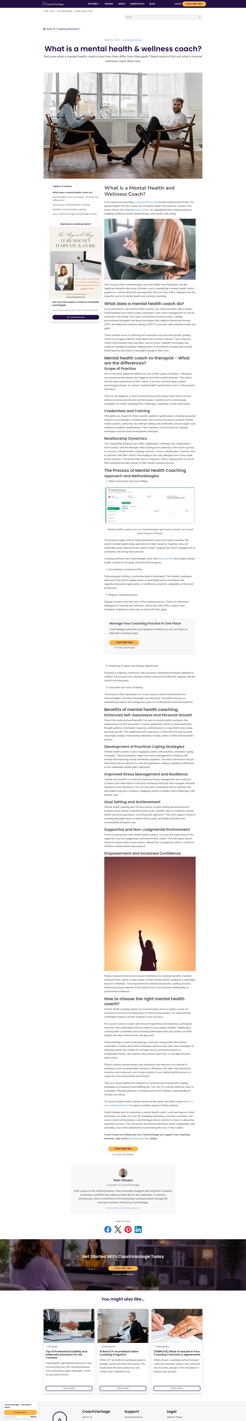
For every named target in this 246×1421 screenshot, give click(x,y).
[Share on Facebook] (109, 1229)
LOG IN (177, 3)
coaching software (144, 202)
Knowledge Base (133, 1417)
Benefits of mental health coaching (69, 209)
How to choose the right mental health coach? (75, 214)
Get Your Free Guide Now (76, 317)
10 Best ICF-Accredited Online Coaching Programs (119, 1353)
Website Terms (174, 1417)
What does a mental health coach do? (73, 192)
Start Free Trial (124, 642)
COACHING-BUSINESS (64, 11)
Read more (69, 1388)
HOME (46, 11)
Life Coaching (52, 1347)
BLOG (152, 3)
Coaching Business (132, 40)
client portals (165, 558)
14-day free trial (140, 1138)
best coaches (142, 210)
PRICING (109, 3)
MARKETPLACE (137, 3)
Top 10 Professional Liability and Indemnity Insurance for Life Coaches (66, 1354)
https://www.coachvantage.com (123, 1208)
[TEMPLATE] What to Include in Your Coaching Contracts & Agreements (177, 1353)
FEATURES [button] (93, 3)
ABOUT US (87, 1417)
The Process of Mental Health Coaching (71, 204)
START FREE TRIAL (194, 4)
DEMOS (121, 3)
